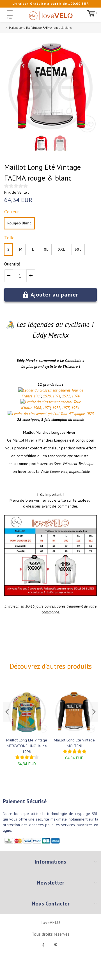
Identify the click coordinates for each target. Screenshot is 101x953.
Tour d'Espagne (73, 413)
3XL (78, 249)
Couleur (11, 211)
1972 (66, 396)
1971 (56, 396)
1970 (47, 396)
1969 (37, 396)
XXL (61, 249)
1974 (75, 396)
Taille (9, 237)
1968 (37, 407)
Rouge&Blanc (19, 223)
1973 (66, 407)
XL (46, 249)
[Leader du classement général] (44, 390)
